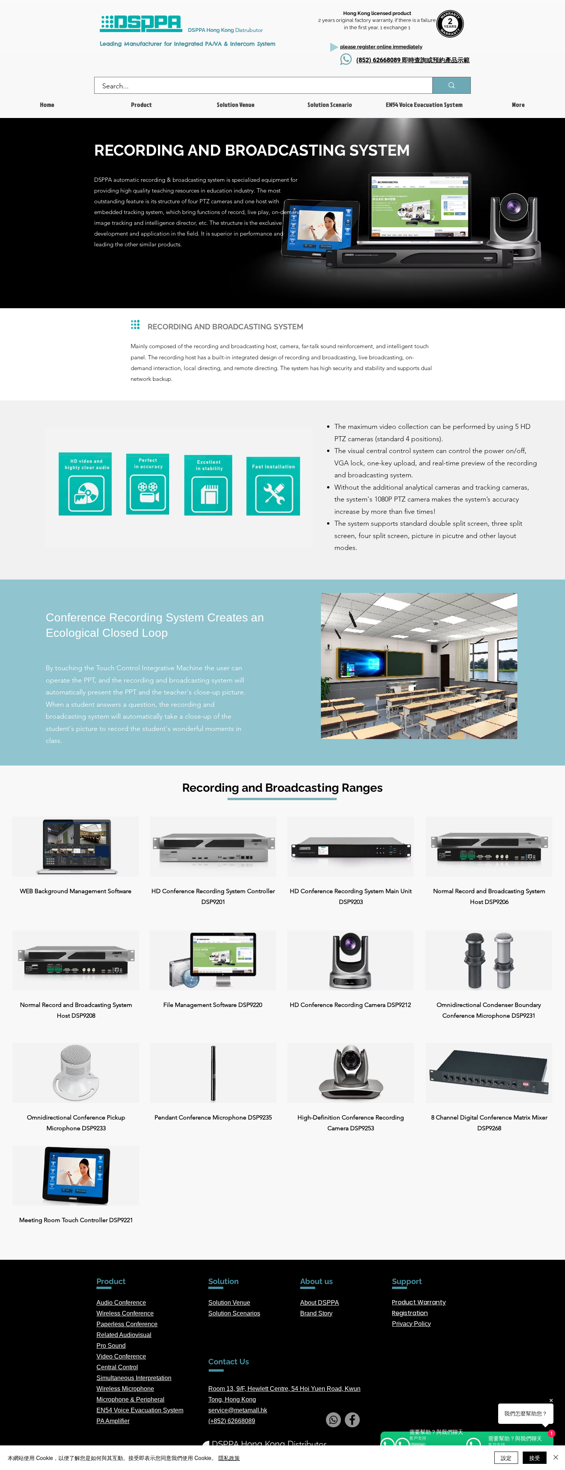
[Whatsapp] (333, 1419)
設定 (506, 1458)
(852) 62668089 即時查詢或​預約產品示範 (413, 60)
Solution (220, 1313)
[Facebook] (352, 1419)
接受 (534, 1458)
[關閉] (555, 1458)
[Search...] (451, 85)
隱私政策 (229, 1458)
